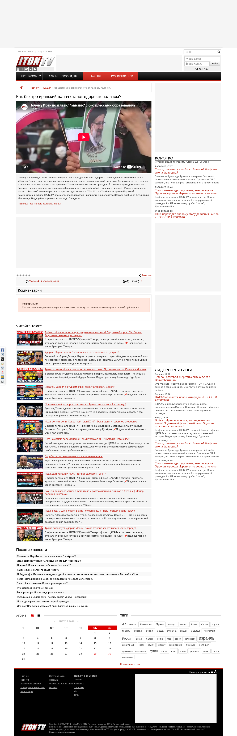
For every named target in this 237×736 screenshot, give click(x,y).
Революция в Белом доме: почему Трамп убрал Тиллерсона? (52, 596)
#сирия (149, 630)
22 (95, 648)
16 (109, 643)
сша (173, 651)
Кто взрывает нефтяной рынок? (35, 587)
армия (139, 638)
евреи (178, 638)
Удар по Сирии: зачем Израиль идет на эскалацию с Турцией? (82, 352)
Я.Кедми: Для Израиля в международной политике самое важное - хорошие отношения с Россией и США (77, 574)
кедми (151, 644)
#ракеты (126, 630)
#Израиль (129, 624)
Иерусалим (209, 630)
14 (80, 643)
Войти (215, 63)
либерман (191, 644)
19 (51, 648)
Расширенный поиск (30, 683)
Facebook (22, 69)
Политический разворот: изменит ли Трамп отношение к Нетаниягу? (85, 404)
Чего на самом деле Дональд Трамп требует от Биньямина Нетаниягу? (87, 438)
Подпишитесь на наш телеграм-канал (39, 203)
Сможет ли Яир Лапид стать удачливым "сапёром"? (46, 556)
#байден (172, 624)
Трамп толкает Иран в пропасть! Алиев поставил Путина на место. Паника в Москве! (95, 369)
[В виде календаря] (32, 615)
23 (109, 648)
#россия (138, 630)
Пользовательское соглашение (62, 732)
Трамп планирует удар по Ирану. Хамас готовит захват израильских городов (90, 528)
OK (30, 69)
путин (154, 650)
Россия (127, 638)
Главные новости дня (63, 76)
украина (194, 651)
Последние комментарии (32, 687)
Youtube (18, 69)
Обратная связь (46, 51)
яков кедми (127, 657)
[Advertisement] (118, 23)
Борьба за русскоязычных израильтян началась (74, 456)
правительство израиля (134, 651)
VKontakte (26, 69)
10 (23, 643)
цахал (216, 651)
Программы (29, 76)
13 (66, 643)
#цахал (195, 630)
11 (37, 643)
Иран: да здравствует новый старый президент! (44, 601)
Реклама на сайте (25, 51)
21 (80, 648)
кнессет (162, 644)
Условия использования (61, 683)
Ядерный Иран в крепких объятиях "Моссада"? (44, 565)
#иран (204, 624)
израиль (206, 638)
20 (66, 648)
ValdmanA (34, 281)
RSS (35, 69)
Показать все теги (130, 664)
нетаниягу (204, 644)
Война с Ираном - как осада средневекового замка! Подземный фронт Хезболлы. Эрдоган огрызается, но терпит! (93, 334)
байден (150, 638)
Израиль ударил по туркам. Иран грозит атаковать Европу (80, 386)
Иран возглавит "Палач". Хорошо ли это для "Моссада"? (49, 560)
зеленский (190, 638)
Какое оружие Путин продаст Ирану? (38, 569)
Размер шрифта (198, 672)
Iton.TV (33, 726)
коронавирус (175, 644)
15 (95, 643)
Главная (24, 675)
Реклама (53, 687)
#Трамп (159, 624)
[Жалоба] (124, 281)
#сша (160, 630)
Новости (24, 679)
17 (23, 648)
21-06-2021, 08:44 (50, 281)
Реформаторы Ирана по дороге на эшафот (41, 592)
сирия (164, 651)
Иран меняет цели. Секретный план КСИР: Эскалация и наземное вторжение (91, 421)
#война (183, 624)
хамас (206, 651)
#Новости (145, 624)
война (160, 638)
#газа (194, 624)
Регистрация (202, 68)
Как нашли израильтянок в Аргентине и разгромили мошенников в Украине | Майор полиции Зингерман (94, 492)
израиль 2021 (129, 644)
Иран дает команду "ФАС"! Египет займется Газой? (75, 473)
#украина (171, 630)
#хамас (183, 630)
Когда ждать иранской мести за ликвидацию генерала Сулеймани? (55, 578)
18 (37, 648)
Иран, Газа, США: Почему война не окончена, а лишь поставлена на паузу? (90, 510)
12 (51, 643)
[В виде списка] (38, 615)
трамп (183, 651)
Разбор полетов (122, 76)
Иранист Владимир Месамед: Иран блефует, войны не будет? (52, 605)
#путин (215, 624)
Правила (53, 679)
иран (141, 644)
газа (169, 638)
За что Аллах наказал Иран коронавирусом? (42, 583)
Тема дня (94, 76)
